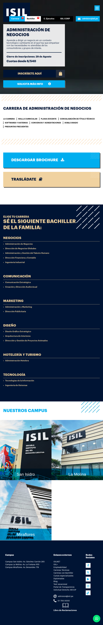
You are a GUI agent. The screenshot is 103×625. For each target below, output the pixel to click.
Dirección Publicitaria (15, 312)
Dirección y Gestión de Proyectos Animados (26, 341)
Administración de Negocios (19, 244)
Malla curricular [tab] (27, 119)
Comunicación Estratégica (18, 282)
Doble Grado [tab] (71, 123)
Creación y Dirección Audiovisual (21, 287)
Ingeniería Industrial (15, 262)
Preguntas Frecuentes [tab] (16, 127)
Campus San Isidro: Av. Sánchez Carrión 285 (25, 562)
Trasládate (25, 179)
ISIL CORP (65, 19)
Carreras (15, 19)
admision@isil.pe (90, 19)
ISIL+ (56, 565)
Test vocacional (60, 584)
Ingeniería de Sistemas (16, 385)
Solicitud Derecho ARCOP (65, 590)
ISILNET (57, 562)
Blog (56, 581)
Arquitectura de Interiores (18, 336)
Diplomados (59, 579)
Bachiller (31, 19)
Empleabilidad (60, 567)
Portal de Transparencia (64, 587)
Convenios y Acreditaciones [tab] (46, 123)
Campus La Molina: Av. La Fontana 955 (22, 565)
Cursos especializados (63, 576)
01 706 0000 (63, 601)
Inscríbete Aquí (30, 73)
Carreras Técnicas (61, 570)
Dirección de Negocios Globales (20, 249)
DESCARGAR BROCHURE (36, 160)
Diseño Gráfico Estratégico (18, 332)
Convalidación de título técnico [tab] (77, 119)
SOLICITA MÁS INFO (32, 84)
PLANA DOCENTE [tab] (48, 119)
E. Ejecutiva (49, 19)
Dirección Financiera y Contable (20, 258)
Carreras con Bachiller (63, 573)
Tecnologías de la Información (19, 381)
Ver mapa (75, 486)
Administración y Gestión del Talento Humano (27, 253)
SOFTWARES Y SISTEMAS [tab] (16, 123)
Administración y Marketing (18, 307)
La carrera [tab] (9, 119)
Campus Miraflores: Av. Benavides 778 (22, 567)
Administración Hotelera (17, 361)
